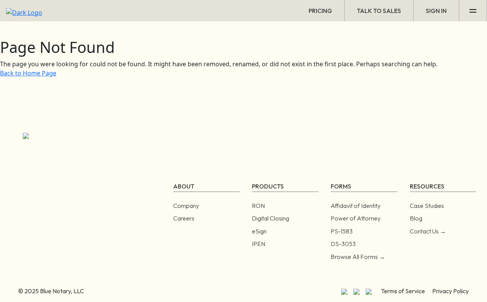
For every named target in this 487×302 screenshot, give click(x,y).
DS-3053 (343, 244)
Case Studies (427, 205)
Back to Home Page (28, 73)
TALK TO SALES (379, 10)
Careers (183, 218)
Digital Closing (270, 218)
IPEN (258, 244)
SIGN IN (436, 10)
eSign (259, 231)
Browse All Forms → (358, 256)
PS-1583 (342, 231)
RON (258, 205)
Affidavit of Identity (355, 205)
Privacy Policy (450, 291)
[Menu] (473, 10)
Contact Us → (428, 231)
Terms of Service (403, 291)
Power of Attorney (355, 218)
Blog (416, 218)
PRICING (320, 10)
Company (186, 205)
